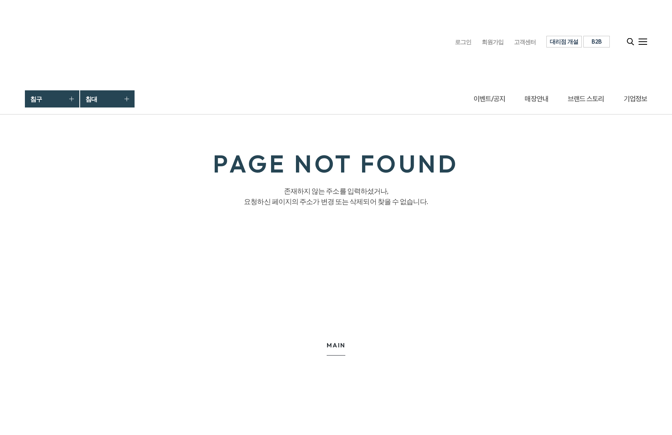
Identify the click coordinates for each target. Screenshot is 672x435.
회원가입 (493, 42)
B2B (597, 41)
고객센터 (525, 42)
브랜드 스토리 (586, 98)
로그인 (463, 42)
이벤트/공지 (490, 98)
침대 (91, 99)
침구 (36, 99)
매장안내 (536, 98)
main (336, 345)
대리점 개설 (564, 41)
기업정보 (635, 98)
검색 (631, 42)
